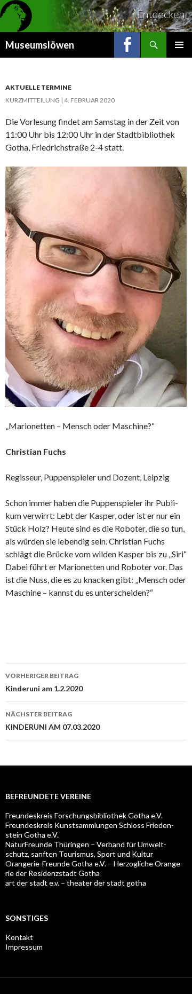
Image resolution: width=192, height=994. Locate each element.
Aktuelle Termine (38, 87)
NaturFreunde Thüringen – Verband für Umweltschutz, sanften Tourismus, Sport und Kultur (85, 849)
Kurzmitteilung (32, 100)
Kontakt (19, 937)
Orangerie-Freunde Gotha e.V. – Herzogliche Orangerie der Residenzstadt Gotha (94, 868)
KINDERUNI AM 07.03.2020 (52, 720)
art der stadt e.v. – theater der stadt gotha (75, 882)
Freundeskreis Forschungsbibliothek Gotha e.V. (84, 815)
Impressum (24, 946)
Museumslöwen (39, 45)
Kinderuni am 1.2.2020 (44, 682)
